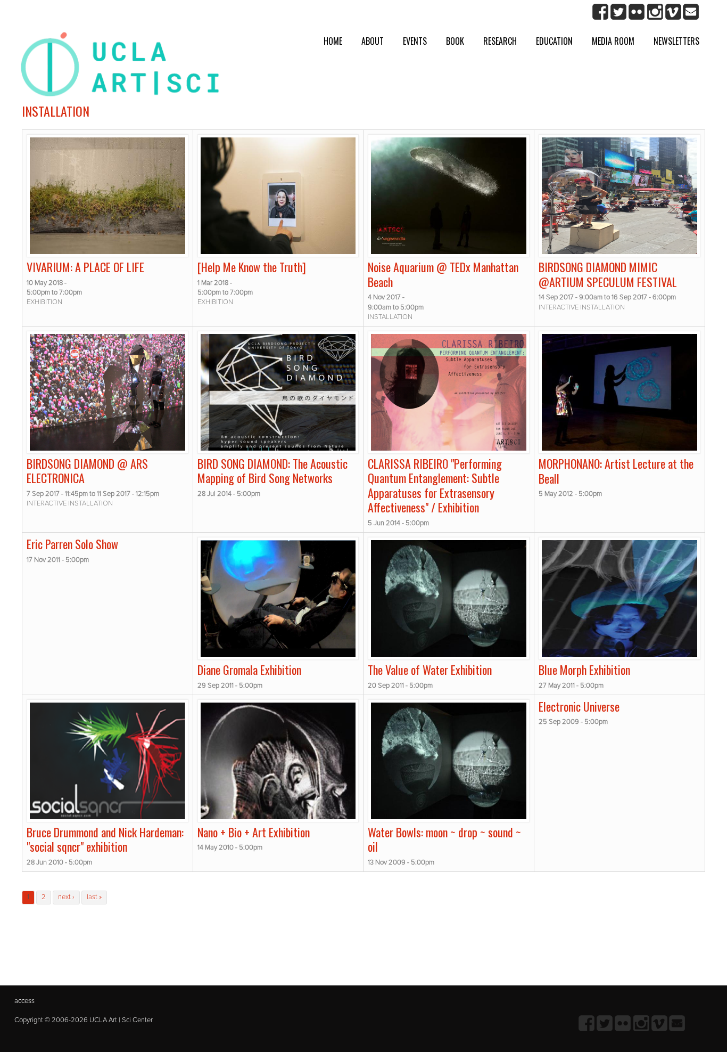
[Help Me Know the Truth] (251, 266)
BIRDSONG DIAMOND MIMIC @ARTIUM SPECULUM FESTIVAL (608, 274)
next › (66, 897)
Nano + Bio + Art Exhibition (253, 832)
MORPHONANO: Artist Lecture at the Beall (616, 471)
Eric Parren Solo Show (72, 543)
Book (455, 41)
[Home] (120, 68)
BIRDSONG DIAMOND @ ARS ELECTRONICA (87, 471)
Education (554, 41)
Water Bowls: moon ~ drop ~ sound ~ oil (444, 839)
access (24, 1001)
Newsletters (676, 41)
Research (500, 41)
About (372, 41)
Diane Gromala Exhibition (249, 669)
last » (94, 897)
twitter (618, 12)
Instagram (655, 12)
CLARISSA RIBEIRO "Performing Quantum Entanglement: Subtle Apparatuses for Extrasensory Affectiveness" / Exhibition (435, 485)
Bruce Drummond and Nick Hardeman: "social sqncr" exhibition (105, 839)
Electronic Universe (579, 706)
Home (333, 41)
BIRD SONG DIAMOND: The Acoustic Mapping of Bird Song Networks (272, 471)
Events (415, 41)
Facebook (600, 12)
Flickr (637, 12)
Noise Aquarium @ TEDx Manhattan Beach (443, 274)
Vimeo (673, 12)
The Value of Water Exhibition (430, 669)
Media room (613, 41)
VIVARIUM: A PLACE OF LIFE (85, 266)
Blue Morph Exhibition (584, 669)
